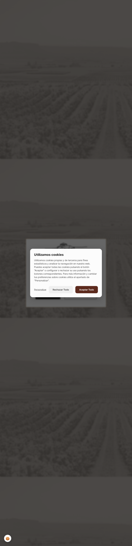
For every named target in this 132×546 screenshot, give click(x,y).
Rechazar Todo (61, 289)
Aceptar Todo (86, 289)
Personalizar (40, 289)
